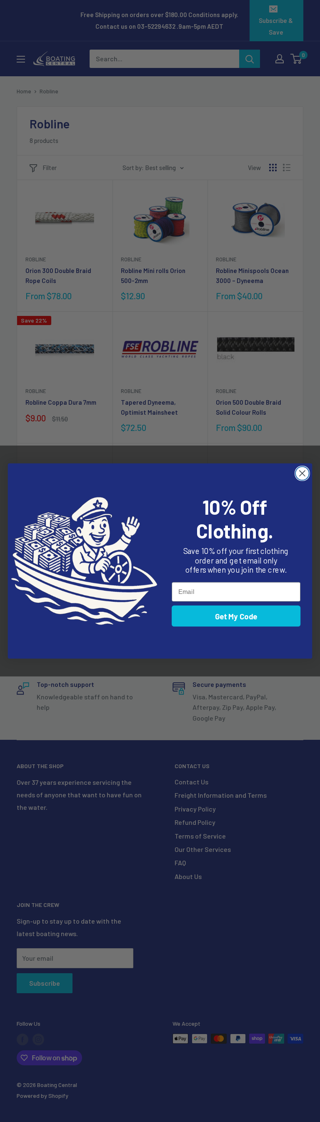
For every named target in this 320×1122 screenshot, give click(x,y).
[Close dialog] (302, 473)
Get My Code (236, 616)
